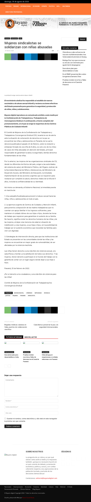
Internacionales (9, 352)
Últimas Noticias (25, 489)
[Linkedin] (66, 1)
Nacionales (14, 38)
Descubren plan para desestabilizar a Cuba (70, 70)
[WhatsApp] (7, 56)
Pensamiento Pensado (11, 489)
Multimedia (66, 6)
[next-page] (9, 366)
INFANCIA (47, 293)
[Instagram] (63, 1)
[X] (81, 1)
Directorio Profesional (13, 12)
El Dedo (69, 487)
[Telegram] (77, 1)
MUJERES (15, 295)
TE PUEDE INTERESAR (14, 337)
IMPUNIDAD (38, 293)
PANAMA (22, 295)
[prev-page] (5, 366)
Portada (8, 6)
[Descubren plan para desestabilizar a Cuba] (12, 347)
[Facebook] (59, 1)
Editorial (62, 487)
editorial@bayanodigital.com (46, 478)
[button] (84, 6)
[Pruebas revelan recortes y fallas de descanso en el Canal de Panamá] (31, 347)
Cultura (51, 487)
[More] (61, 56)
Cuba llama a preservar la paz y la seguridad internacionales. (46, 326)
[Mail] (70, 1)
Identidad (44, 487)
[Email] (41, 56)
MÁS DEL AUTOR (31, 337)
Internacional (26, 6)
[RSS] (74, 1)
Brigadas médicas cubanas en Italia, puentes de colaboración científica (15, 327)
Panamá (16, 6)
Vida (20, 38)
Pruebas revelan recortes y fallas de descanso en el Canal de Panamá (74, 82)
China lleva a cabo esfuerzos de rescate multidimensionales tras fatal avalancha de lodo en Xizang (74, 54)
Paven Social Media (28, 498)
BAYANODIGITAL (19, 293)
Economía (36, 6)
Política (52, 6)
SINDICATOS (31, 295)
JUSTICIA (7, 295)
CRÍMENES (29, 293)
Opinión (44, 6)
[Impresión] (47, 56)
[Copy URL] (54, 56)
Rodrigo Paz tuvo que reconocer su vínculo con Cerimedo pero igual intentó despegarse (74, 62)
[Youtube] (85, 1)
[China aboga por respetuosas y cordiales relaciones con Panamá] (50, 347)
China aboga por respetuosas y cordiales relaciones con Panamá (50, 357)
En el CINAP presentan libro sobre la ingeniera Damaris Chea (74, 75)
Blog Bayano (36, 489)
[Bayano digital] (45, 24)
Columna (36, 487)
